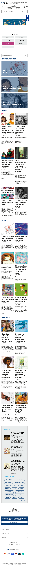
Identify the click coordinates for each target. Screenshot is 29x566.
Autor (14, 488)
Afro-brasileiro (8, 482)
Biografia (20, 491)
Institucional (8, 47)
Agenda (8, 43)
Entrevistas (21, 40)
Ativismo (7, 488)
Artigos (21, 43)
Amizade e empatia (19, 482)
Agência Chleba (20, 562)
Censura (15, 497)
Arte (14, 485)
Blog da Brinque (9, 494)
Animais (7, 485)
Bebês (21, 488)
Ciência (21, 497)
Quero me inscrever (14, 522)
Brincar (7, 497)
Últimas (8, 37)
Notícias (21, 37)
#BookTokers (9, 479)
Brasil (20, 494)
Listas (8, 40)
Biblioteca (9, 491)
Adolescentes (20, 479)
